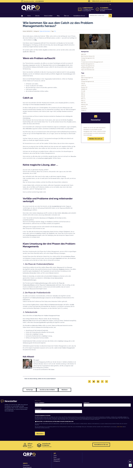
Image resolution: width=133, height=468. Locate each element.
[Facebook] (89, 381)
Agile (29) (83, 54)
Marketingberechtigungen (42, 415)
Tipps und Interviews (44, 31)
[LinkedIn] (98, 381)
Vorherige (29, 389)
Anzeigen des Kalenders (30, 445)
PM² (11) (83, 98)
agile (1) (83, 75)
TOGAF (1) (83, 110)
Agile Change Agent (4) (87, 77)
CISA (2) (83, 83)
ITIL (55, 31)
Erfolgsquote (57, 461)
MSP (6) (83, 95)
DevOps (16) (84, 87)
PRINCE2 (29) (84, 104)
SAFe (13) (83, 106)
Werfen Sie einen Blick (46, 445)
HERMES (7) (84, 89)
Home (55, 455)
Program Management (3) (87, 66)
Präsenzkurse (26, 465)
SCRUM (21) (84, 108)
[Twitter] (94, 381)
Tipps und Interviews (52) (87, 69)
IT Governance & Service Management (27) (92, 62)
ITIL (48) (83, 91)
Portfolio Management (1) (87, 64)
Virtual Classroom (27, 467)
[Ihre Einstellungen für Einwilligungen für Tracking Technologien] (130, 465)
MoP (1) (83, 93)
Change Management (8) (87, 81)
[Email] (106, 381)
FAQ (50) (83, 60)
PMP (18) (83, 102)
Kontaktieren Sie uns (101, 444)
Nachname (38, 409)
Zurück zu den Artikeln (47, 389)
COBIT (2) (83, 85)
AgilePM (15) (84, 79)
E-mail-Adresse (39, 402)
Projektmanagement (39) (87, 67)
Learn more (120, 426)
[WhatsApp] (102, 381)
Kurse (55, 457)
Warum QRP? (57, 459)
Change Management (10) (87, 58)
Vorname (87, 402)
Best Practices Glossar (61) (88, 56)
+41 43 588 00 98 (39, 1)
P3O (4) (83, 97)
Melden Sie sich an (95, 139)
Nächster (65, 389)
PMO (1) (83, 100)
